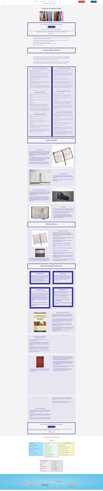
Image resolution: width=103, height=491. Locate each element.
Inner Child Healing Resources (49, 450)
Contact (54, 1)
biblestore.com (51, 33)
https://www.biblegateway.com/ (50, 61)
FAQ (44, 462)
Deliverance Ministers (43, 468)
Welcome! (36, 1)
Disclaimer (54, 464)
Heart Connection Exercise (64, 450)
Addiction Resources (47, 443)
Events (50, 1)
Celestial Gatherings (43, 466)
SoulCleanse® (43, 1)
